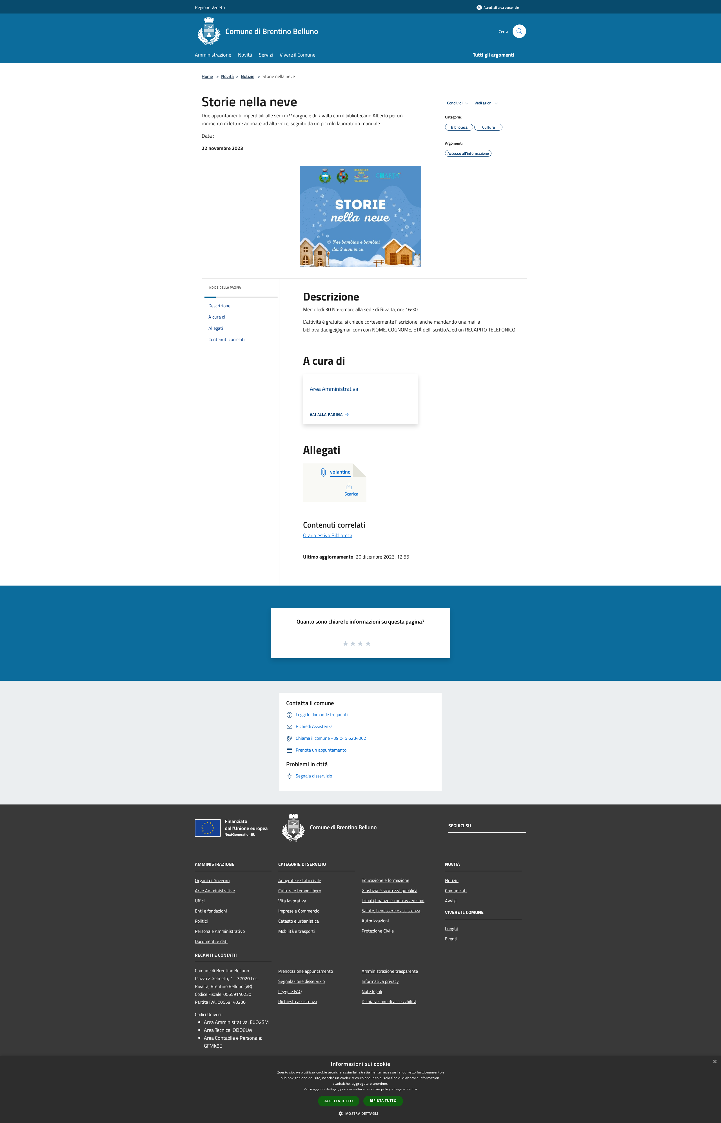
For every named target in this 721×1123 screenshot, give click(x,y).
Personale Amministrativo (220, 931)
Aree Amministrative (215, 890)
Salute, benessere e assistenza (391, 910)
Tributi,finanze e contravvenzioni (393, 900)
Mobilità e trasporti (296, 931)
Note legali (372, 991)
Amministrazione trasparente (390, 971)
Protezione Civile (378, 930)
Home (207, 76)
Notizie (247, 76)
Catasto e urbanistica (298, 921)
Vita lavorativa (292, 900)
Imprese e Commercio (298, 910)
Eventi (451, 938)
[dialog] (360, 1089)
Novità (227, 76)
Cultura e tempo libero (299, 890)
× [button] (715, 1062)
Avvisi (451, 900)
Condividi (455, 103)
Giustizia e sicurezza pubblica (389, 890)
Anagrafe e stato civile (299, 880)
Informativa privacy (380, 981)
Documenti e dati (211, 941)
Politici (201, 921)
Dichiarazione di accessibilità (389, 1001)
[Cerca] (519, 31)
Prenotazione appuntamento (305, 971)
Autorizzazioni (375, 920)
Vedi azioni (484, 103)
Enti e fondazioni (211, 910)
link (414, 1089)
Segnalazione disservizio (301, 981)
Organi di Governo (212, 880)
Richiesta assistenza (297, 1001)
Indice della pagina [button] (224, 287)
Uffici (200, 900)
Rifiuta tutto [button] (383, 1100)
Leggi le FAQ (290, 991)
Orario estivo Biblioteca (327, 535)
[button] (360, 1113)
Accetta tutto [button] (338, 1101)
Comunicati (456, 890)
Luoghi (451, 928)
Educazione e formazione (385, 880)
